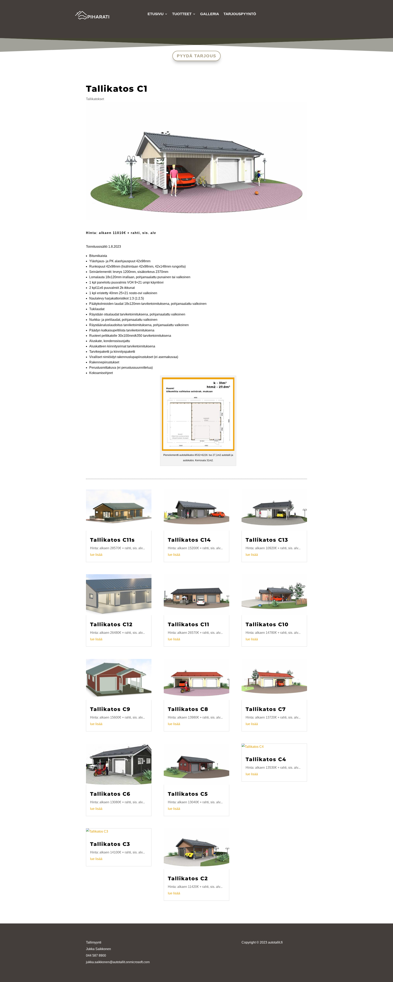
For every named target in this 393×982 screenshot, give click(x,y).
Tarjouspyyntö (240, 14)
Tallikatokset (95, 99)
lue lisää (96, 554)
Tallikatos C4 (266, 759)
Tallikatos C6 (110, 794)
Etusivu (156, 14)
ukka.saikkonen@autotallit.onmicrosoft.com (118, 962)
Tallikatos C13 (267, 540)
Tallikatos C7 (266, 709)
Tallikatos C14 (189, 540)
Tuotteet (182, 14)
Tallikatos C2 (188, 878)
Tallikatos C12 (111, 624)
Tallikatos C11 (188, 624)
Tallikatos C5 (188, 794)
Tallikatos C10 (267, 624)
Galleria (209, 14)
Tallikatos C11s (112, 540)
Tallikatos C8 (188, 709)
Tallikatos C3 (110, 844)
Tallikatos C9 (110, 709)
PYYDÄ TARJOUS (196, 56)
